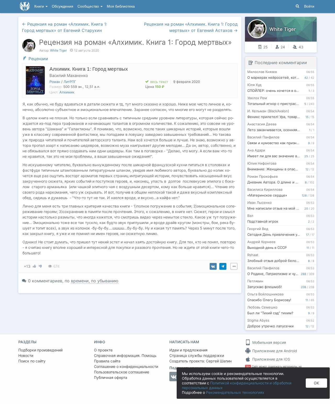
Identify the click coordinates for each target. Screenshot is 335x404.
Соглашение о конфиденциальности (126, 366)
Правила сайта (107, 361)
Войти (309, 6)
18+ (248, 366)
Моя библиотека (121, 6)
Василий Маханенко (68, 75)
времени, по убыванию (94, 280)
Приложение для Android (274, 351)
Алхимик (66, 92)
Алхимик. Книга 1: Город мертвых (88, 69)
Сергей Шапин (219, 361)
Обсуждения (62, 6)
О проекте (103, 350)
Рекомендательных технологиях (235, 392)
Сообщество (88, 6)
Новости (25, 355)
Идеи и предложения (188, 350)
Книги (39, 6)
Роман (54, 82)
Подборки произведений (40, 350)
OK (316, 383)
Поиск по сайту (32, 361)
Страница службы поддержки (196, 355)
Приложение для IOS (270, 359)
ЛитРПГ (70, 82)
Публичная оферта (110, 377)
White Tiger (58, 50)
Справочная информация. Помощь (125, 355)
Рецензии (38, 58)
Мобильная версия (268, 342)
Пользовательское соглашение (121, 372)
